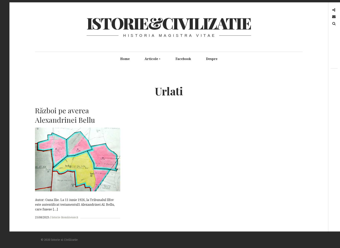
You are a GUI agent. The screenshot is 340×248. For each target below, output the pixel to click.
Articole (153, 59)
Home (125, 59)
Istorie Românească (65, 217)
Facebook (183, 59)
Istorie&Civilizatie (169, 22)
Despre (211, 59)
